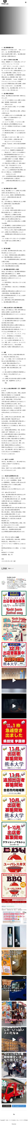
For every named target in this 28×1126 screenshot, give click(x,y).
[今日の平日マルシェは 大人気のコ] (14, 1090)
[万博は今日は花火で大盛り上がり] (14, 1039)
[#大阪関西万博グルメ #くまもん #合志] (14, 1013)
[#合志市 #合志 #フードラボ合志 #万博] (14, 1065)
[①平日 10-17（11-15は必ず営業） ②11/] (14, 757)
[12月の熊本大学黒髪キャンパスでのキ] (14, 654)
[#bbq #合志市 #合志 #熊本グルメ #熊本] (14, 860)
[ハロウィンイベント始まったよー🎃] (14, 680)
